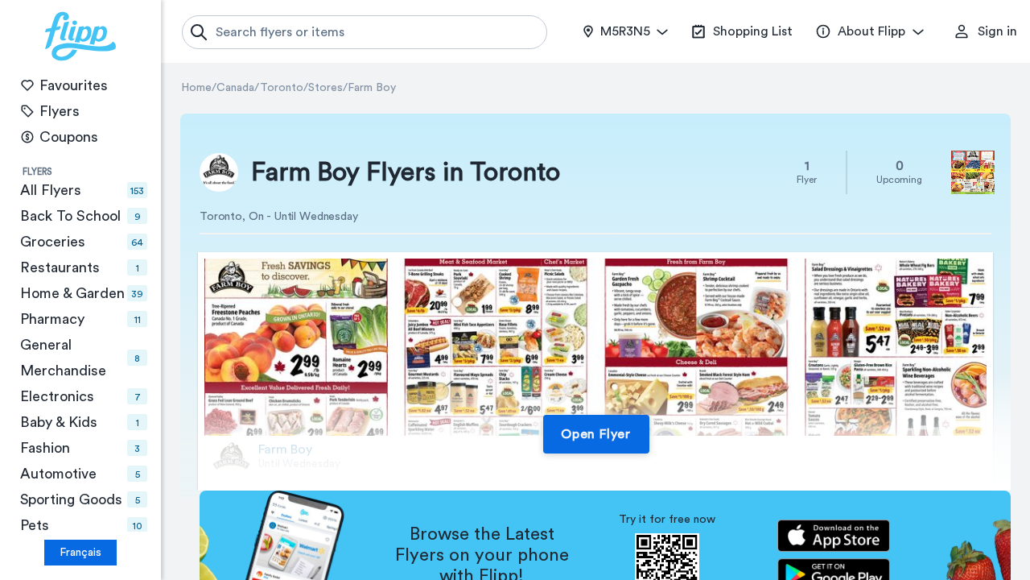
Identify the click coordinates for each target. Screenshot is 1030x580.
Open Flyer (596, 434)
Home (196, 87)
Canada (235, 87)
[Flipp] (80, 36)
